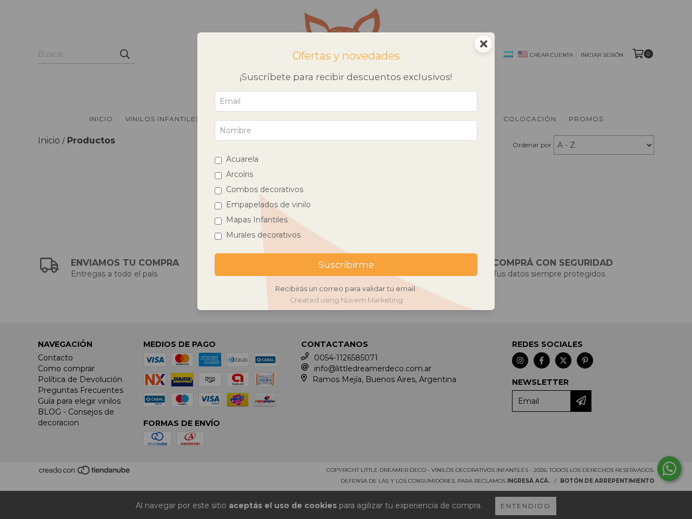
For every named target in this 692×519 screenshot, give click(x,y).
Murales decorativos (263, 235)
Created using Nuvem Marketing (346, 300)
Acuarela (242, 159)
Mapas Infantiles (257, 220)
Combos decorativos (264, 189)
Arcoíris (239, 174)
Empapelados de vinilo (268, 204)
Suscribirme (346, 264)
